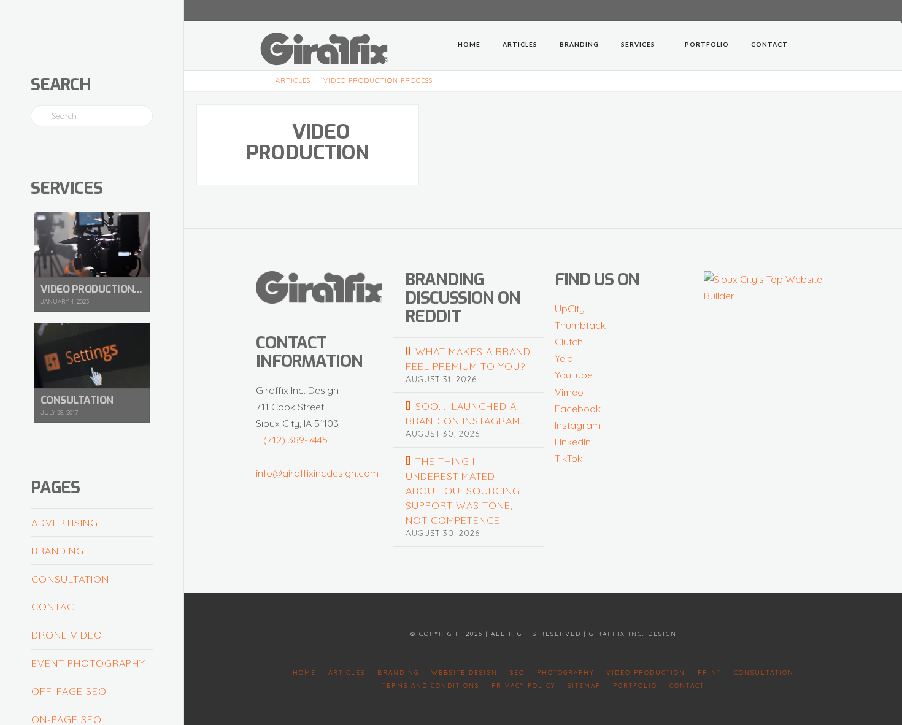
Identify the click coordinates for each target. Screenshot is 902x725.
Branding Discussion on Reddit (462, 298)
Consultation (70, 579)
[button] (890, 11)
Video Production (307, 142)
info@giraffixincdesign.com (317, 473)
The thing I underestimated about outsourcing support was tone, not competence (463, 490)
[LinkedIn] (778, 10)
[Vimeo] (808, 10)
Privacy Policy (523, 685)
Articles (346, 673)
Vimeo (569, 392)
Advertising (64, 522)
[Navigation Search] (815, 45)
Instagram (578, 425)
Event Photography (88, 663)
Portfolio (635, 685)
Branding (57, 551)
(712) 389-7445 (295, 440)
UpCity (570, 308)
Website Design (464, 673)
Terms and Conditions (430, 685)
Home (304, 673)
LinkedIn (573, 441)
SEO (517, 673)
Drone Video (66, 635)
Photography (565, 673)
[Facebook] (764, 10)
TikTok (568, 458)
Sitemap (584, 685)
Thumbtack (580, 325)
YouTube (574, 375)
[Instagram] (822, 10)
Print (710, 673)
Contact (55, 606)
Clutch (569, 342)
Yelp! (565, 358)
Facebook (578, 408)
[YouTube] (793, 10)
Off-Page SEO (69, 691)
